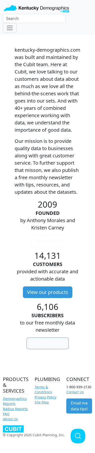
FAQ (6, 414)
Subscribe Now (48, 343)
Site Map (42, 402)
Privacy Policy (45, 397)
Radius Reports (15, 408)
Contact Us (47, 241)
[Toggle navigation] (10, 28)
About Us (10, 419)
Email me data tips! (79, 406)
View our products (47, 292)
